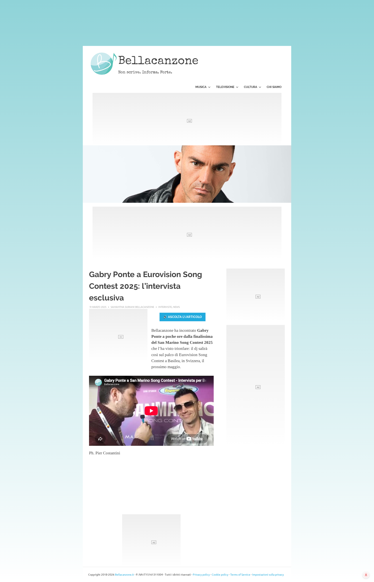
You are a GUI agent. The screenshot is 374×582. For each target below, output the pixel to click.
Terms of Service (240, 574)
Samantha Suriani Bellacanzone (132, 306)
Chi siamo (274, 87)
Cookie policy (220, 574)
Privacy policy (201, 574)
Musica (200, 87)
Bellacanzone (158, 62)
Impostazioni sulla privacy (268, 574)
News (176, 306)
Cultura (250, 87)
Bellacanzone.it (124, 574)
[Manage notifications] (366, 575)
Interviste (165, 306)
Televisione (225, 87)
